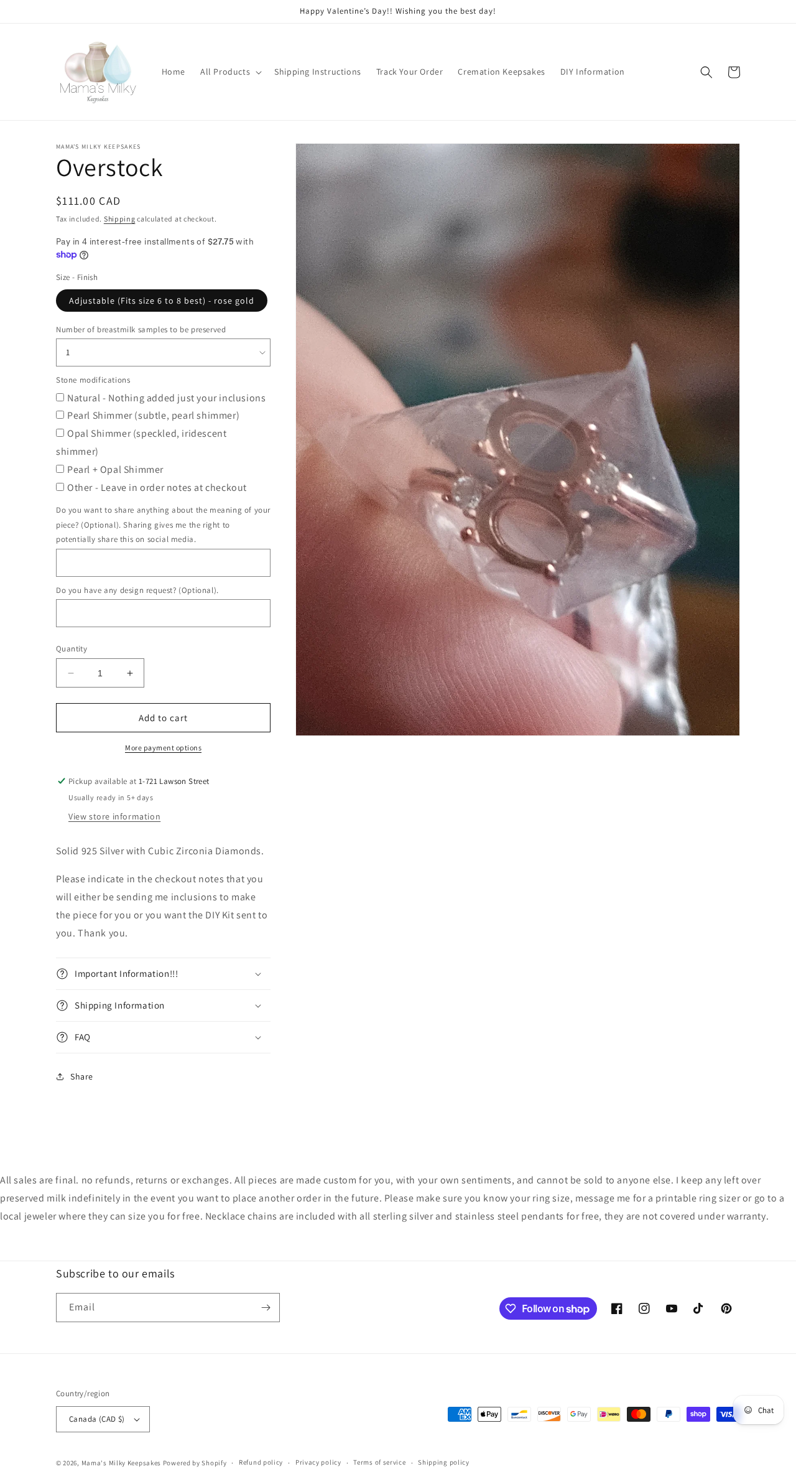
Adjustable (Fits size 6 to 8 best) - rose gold (161, 300)
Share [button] (81, 1076)
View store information (114, 816)
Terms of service (379, 1462)
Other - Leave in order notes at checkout (157, 487)
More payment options (163, 747)
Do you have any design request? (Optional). (137, 590)
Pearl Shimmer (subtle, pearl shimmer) (153, 415)
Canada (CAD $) (97, 1419)
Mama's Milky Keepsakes (121, 1462)
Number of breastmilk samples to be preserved (141, 329)
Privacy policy (318, 1462)
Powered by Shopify (195, 1462)
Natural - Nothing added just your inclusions (166, 397)
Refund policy (261, 1462)
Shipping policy (444, 1462)
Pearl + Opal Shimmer (115, 469)
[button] (230, 71)
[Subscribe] (265, 1307)
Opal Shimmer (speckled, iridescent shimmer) (141, 442)
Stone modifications (93, 380)
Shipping (120, 218)
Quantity (71, 648)
